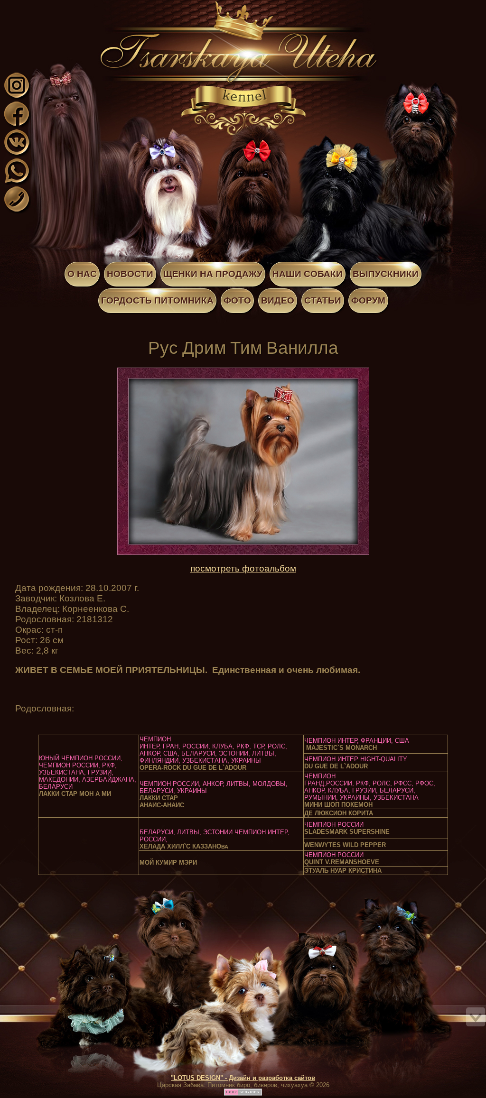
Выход (75, 6)
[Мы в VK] (16, 153)
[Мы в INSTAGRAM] (16, 96)
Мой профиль (65, 6)
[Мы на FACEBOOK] (16, 125)
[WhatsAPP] (16, 182)
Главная (56, 6)
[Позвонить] (16, 210)
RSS (84, 6)
